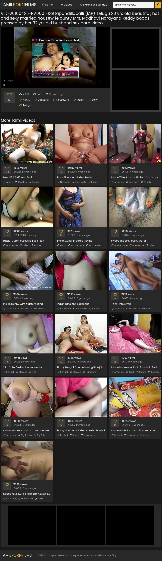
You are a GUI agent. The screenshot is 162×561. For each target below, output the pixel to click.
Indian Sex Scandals (94, 4)
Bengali (36, 182)
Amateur (119, 182)
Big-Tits (41, 435)
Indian (80, 100)
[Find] (158, 5)
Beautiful (43, 100)
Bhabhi (147, 182)
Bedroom (134, 182)
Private (37, 245)
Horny (75, 435)
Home (49, 4)
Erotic (63, 245)
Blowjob (25, 308)
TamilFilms (19, 5)
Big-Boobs (65, 308)
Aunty (26, 100)
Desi (34, 372)
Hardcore (65, 182)
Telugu (27, 105)
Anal (131, 372)
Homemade (77, 245)
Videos (67, 4)
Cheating (11, 498)
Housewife (62, 100)
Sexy (95, 100)
